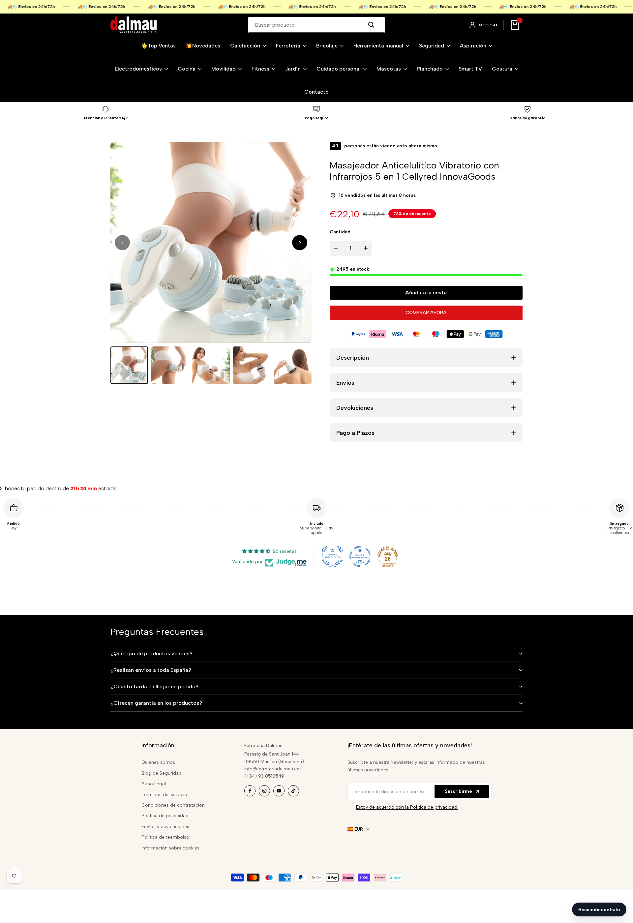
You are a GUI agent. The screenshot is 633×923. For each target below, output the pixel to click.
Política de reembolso (165, 837)
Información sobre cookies (170, 848)
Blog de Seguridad (161, 773)
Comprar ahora (426, 312)
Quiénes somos (158, 762)
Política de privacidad (165, 816)
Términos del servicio (164, 794)
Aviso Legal (153, 784)
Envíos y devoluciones (165, 826)
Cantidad (340, 232)
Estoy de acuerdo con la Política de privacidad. (407, 807)
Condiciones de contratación (173, 805)
